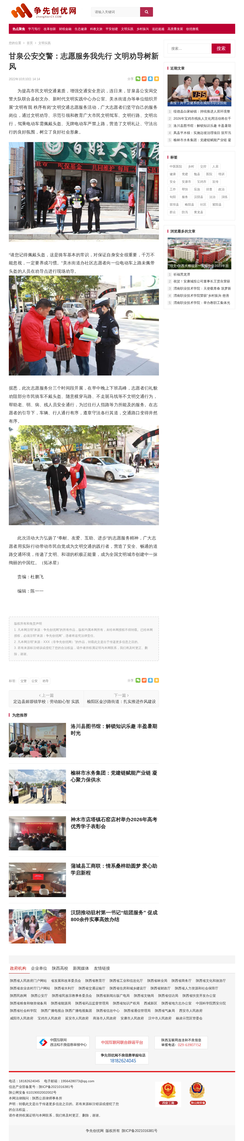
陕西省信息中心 (108, 1011)
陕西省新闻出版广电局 (113, 996)
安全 (173, 181)
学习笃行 (34, 29)
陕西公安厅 (39, 996)
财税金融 (65, 29)
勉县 (197, 174)
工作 (173, 189)
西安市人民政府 (191, 1011)
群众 (173, 212)
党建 (185, 174)
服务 (185, 197)
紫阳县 (217, 204)
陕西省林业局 (157, 981)
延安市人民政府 (77, 1018)
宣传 (215, 181)
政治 (221, 189)
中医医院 (176, 166)
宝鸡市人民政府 (49, 1018)
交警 (23, 681)
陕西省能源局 (61, 1003)
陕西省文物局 (144, 996)
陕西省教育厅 (95, 981)
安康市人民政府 (132, 1018)
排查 (209, 189)
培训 (221, 174)
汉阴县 (198, 197)
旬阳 (173, 197)
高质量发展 (175, 29)
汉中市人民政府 (160, 1018)
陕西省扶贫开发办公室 (199, 996)
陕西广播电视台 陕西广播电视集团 (66, 1011)
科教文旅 (96, 29)
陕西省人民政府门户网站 (28, 981)
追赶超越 (158, 29)
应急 (197, 189)
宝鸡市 (201, 181)
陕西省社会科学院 (23, 1011)
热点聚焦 (19, 29)
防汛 (185, 212)
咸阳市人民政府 (21, 1018)
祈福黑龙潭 (181, 274)
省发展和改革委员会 (66, 981)
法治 (212, 197)
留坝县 (174, 204)
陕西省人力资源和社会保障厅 (196, 988)
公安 (34, 681)
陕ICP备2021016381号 (56, 1087)
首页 (30, 43)
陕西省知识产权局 (126, 1003)
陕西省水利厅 (64, 988)
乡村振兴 (143, 29)
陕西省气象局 (165, 1011)
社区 (203, 204)
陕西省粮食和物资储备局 (28, 1003)
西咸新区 (150, 1003)
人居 (215, 166)
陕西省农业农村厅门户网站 (30, 988)
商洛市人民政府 (104, 1018)
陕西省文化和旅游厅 (211, 981)
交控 (203, 166)
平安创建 (112, 29)
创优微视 (192, 29)
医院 (209, 174)
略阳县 (189, 204)
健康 (173, 174)
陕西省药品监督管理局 (92, 1003)
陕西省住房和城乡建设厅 (128, 988)
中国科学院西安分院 (211, 1003)
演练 (224, 197)
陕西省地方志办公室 (177, 1003)
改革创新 (50, 29)
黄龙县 (198, 212)
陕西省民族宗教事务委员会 (72, 996)
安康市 (186, 181)
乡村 (191, 166)
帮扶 (185, 189)
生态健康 (81, 29)
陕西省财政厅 (161, 988)
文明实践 (127, 29)
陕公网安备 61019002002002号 (32, 1092)
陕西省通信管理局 (137, 1011)
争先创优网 (95, 1131)
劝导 (45, 681)
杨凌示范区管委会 (189, 1018)
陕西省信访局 (168, 996)
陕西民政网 (18, 996)
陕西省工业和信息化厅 (126, 981)
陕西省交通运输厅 (92, 988)
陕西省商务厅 (182, 981)
